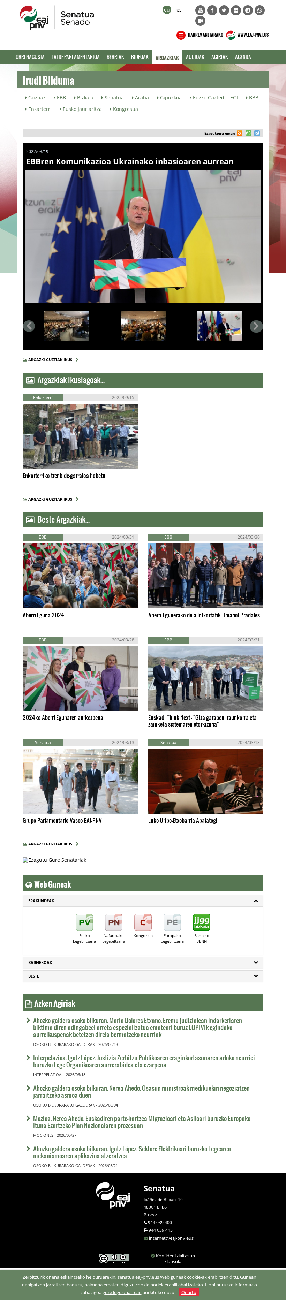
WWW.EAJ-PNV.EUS (253, 34)
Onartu (188, 1292)
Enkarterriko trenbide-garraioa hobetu (64, 475)
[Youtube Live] (200, 21)
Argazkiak (167, 57)
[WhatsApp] (260, 10)
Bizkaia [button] (84, 97)
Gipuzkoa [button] (170, 97)
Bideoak (140, 56)
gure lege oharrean (122, 1292)
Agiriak (219, 56)
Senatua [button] (113, 97)
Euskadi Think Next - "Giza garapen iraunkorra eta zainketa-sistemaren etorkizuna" (202, 720)
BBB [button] (253, 97)
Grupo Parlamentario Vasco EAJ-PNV (62, 820)
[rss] (239, 134)
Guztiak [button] (36, 97)
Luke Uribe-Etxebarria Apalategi (182, 820)
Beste (33, 976)
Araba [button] (141, 97)
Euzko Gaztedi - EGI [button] (214, 97)
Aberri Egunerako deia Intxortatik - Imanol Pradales (204, 615)
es (179, 9)
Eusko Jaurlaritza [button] (81, 109)
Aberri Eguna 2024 (43, 615)
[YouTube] (200, 10)
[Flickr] (236, 10)
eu (167, 9)
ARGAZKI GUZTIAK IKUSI (52, 359)
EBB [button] (60, 97)
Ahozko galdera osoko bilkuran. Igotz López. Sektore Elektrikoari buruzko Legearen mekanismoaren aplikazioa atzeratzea (132, 1152)
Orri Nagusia (30, 56)
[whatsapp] (247, 134)
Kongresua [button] (125, 109)
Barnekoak (40, 962)
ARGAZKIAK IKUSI (55, 458)
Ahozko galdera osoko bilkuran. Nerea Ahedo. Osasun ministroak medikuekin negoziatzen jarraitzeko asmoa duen (141, 1091)
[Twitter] (224, 10)
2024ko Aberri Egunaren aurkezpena (63, 717)
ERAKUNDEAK (41, 900)
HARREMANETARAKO (205, 34)
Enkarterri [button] (39, 109)
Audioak (195, 56)
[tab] (143, 900)
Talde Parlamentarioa (76, 56)
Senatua (159, 1188)
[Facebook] (212, 10)
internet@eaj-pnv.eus (171, 1238)
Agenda (243, 56)
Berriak (115, 56)
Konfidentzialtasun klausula (175, 1258)
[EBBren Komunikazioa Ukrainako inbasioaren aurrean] (143, 236)
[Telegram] (248, 10)
